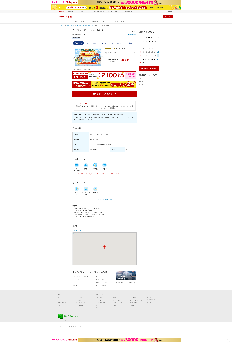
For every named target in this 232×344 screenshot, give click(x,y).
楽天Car (63, 25)
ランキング (115, 21)
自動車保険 (132, 305)
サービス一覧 (61, 326)
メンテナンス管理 (100, 302)
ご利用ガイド (84, 21)
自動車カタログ (117, 305)
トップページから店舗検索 (80, 276)
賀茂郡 (141, 84)
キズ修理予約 (116, 300)
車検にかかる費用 (99, 279)
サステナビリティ (83, 326)
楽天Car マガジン (100, 305)
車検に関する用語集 (100, 285)
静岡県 (72, 25)
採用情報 (149, 302)
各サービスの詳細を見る (105, 199)
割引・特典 (104, 43)
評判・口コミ (116, 43)
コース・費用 (91, 43)
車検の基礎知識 (94, 21)
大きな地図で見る (77, 230)
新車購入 (115, 297)
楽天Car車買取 (133, 297)
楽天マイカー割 (100, 308)
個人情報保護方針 (151, 299)
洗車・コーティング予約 (136, 300)
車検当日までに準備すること (102, 282)
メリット (76, 21)
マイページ (68, 21)
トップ (61, 21)
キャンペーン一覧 (105, 21)
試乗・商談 (99, 297)
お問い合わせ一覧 (71, 326)
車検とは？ (97, 276)
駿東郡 (141, 81)
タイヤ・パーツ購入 (118, 302)
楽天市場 (170, 11)
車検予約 (98, 300)
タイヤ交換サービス (135, 302)
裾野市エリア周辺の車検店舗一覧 (85, 25)
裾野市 (141, 78)
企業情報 (149, 297)
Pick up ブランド (77, 285)
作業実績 (129, 43)
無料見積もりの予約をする (149, 68)
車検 (68, 25)
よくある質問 (124, 21)
